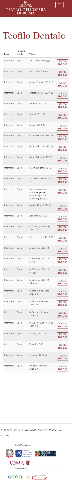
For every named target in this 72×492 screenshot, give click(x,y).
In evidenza (55, 429)
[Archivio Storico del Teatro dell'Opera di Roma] (26, 7)
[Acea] (15, 476)
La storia (18, 429)
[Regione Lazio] (45, 452)
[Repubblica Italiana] (10, 452)
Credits (5, 435)
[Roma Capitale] (24, 462)
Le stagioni (30, 429)
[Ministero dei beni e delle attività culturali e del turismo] (24, 452)
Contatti (42, 429)
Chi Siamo (6, 429)
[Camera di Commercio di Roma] (36, 476)
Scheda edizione (62, 63)
